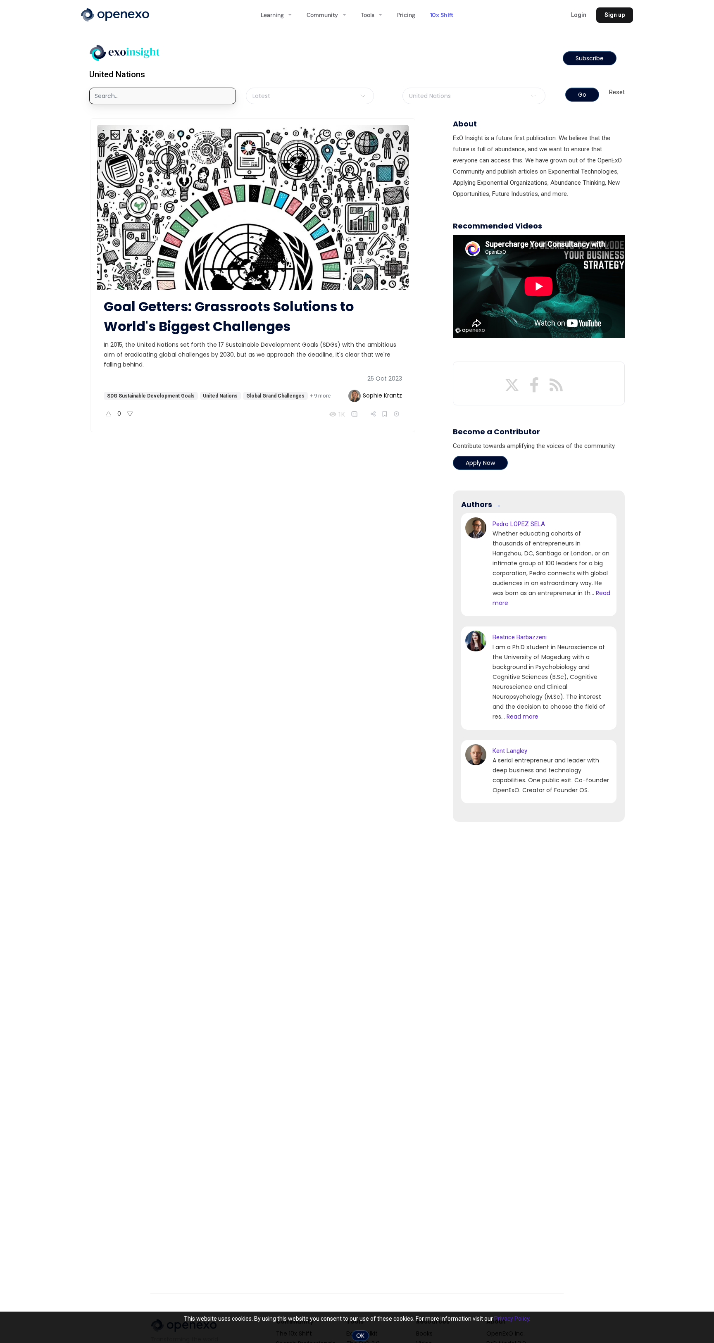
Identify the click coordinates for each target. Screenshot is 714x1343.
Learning (272, 15)
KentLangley (510, 751)
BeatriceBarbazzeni (520, 637)
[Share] (373, 414)
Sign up (615, 15)
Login (578, 15)
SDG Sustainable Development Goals (151, 396)
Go (582, 94)
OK (360, 1335)
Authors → (481, 504)
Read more (522, 716)
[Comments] (356, 414)
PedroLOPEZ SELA (519, 524)
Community (322, 15)
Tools (367, 15)
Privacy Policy (511, 1318)
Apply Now (480, 463)
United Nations (220, 396)
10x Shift (442, 15)
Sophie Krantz (382, 395)
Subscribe (590, 58)
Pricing (406, 15)
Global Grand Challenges (275, 396)
